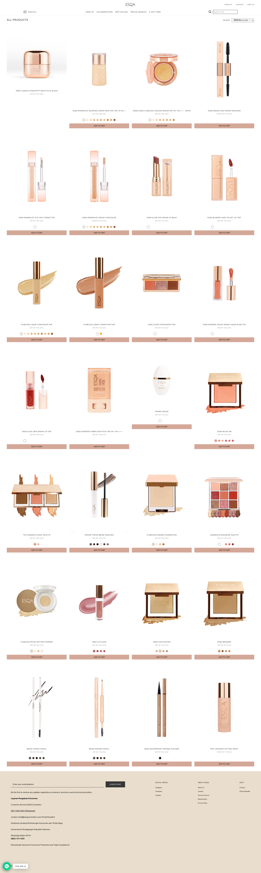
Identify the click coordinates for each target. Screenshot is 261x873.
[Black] (160, 758)
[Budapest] (163, 651)
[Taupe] (108, 544)
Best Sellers (121, 12)
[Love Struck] (229, 334)
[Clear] (101, 544)
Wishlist (228, 4)
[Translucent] (42, 651)
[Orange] (101, 334)
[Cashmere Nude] (25, 441)
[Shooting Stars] (158, 334)
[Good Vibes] (155, 227)
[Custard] (91, 120)
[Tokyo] (104, 651)
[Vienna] (233, 441)
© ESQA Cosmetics (19, 866)
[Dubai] (94, 651)
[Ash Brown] (91, 544)
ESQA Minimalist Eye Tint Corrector (37, 218)
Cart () (250, 4)
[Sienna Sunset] (42, 441)
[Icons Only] (223, 334)
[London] (101, 651)
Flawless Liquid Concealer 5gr (36, 325)
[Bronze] (233, 544)
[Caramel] (98, 120)
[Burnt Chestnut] (49, 441)
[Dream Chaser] (169, 227)
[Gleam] (160, 421)
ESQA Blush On (224, 431)
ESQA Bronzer (224, 642)
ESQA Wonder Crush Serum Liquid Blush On (224, 325)
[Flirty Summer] (212, 334)
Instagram (158, 787)
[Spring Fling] (226, 334)
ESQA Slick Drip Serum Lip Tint (37, 431)
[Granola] (94, 120)
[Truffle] (108, 120)
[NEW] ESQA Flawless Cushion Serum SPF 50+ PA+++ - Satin (162, 111)
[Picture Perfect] (148, 227)
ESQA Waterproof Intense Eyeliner (161, 749)
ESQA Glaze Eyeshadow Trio (162, 325)
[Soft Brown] (104, 544)
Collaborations (105, 12)
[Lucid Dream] (233, 334)
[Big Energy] (162, 227)
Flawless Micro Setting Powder (37, 642)
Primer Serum (161, 412)
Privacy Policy (202, 803)
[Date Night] (158, 227)
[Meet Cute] (216, 227)
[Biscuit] (101, 120)
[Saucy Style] (216, 334)
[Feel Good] (223, 227)
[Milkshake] (84, 120)
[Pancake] (104, 120)
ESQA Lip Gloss (99, 642)
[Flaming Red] (35, 441)
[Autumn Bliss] (229, 227)
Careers (200, 791)
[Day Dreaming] (155, 334)
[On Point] (152, 227)
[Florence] (229, 441)
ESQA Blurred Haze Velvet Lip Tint (224, 218)
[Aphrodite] (38, 544)
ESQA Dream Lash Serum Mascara (224, 111)
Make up (90, 12)
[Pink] (229, 544)
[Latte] (115, 120)
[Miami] (226, 651)
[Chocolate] (94, 544)
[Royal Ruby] (32, 441)
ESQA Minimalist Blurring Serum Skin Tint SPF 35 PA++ (99, 111)
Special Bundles (138, 12)
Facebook (158, 791)
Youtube (158, 795)
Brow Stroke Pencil (37, 749)
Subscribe (115, 784)
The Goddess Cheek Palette (36, 535)
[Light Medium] (35, 227)
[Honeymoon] (212, 227)
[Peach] (98, 334)
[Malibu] (219, 441)
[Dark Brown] (98, 544)
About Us (201, 787)
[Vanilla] (87, 120)
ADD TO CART (99, 447)
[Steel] (223, 544)
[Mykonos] (160, 651)
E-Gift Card (155, 12)
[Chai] (163, 758)
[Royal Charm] (236, 334)
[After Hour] (175, 227)
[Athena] (35, 544)
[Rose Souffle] (28, 441)
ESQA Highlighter (162, 642)
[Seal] (163, 421)
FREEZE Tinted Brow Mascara (99, 535)
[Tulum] (229, 651)
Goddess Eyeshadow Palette (224, 535)
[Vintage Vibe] (236, 227)
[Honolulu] (216, 441)
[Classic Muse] (165, 227)
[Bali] (223, 441)
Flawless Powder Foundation (162, 535)
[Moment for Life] (165, 334)
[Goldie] (216, 544)
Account (240, 4)
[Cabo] (219, 651)
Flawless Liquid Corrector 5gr (99, 325)
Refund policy (202, 799)
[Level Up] (226, 227)
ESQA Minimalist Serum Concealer (99, 218)
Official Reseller (245, 791)
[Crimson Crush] (233, 227)
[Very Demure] (172, 227)
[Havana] (223, 651)
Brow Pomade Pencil (99, 749)
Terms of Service (203, 795)
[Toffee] (111, 120)
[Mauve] (219, 544)
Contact (242, 787)
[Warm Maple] (45, 441)
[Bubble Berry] (38, 441)
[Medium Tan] (38, 227)
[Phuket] (157, 651)
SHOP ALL (32, 12)
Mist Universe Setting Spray (224, 749)
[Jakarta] (98, 651)
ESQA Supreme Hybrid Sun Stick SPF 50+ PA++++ (99, 431)
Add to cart (99, 126)
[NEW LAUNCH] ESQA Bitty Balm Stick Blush (37, 91)
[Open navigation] (25, 11)
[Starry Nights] (169, 334)
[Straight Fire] (162, 334)
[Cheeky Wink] (219, 334)
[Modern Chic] (219, 227)
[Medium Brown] (40, 758)
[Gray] (44, 758)
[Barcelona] (167, 651)
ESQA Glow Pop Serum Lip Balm (162, 218)
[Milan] (226, 441)
